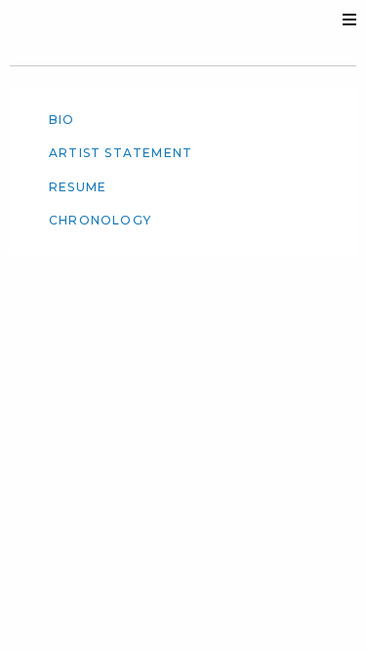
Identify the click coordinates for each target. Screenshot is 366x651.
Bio (62, 119)
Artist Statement (120, 152)
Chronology (100, 220)
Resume (77, 187)
